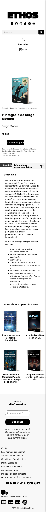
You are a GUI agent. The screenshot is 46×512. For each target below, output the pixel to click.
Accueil (5, 108)
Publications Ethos (8, 153)
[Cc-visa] (10, 502)
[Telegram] (29, 23)
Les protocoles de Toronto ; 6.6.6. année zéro (35, 377)
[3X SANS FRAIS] (24, 502)
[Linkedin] (38, 483)
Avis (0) (41, 166)
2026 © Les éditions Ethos (23, 508)
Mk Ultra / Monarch (28, 151)
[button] (11, 59)
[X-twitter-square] (12, 23)
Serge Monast (11, 126)
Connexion (23, 44)
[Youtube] (33, 23)
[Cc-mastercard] (3, 502)
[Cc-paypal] (17, 502)
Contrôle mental (15, 151)
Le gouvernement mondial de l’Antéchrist (11, 337)
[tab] (6, 165)
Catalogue (15, 149)
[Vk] (31, 483)
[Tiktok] (25, 23)
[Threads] (24, 483)
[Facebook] (16, 23)
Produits (13, 108)
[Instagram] (20, 23)
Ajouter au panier (15, 142)
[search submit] (41, 32)
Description (8, 165)
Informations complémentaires (23, 166)
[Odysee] (35, 483)
